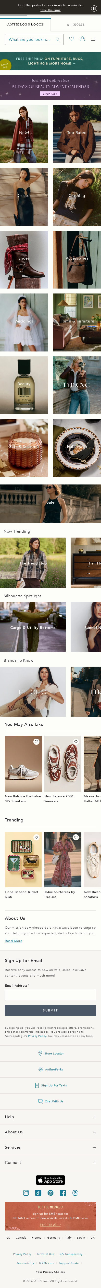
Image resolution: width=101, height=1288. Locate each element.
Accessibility (25, 1263)
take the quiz (50, 10)
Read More (13, 941)
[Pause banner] (94, 8)
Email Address (16, 986)
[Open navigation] (93, 39)
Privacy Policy (37, 1036)
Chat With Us (54, 1101)
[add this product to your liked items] (36, 741)
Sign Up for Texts (54, 1085)
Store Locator (54, 1053)
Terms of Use (45, 1254)
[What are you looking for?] (57, 39)
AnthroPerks (54, 1069)
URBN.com (46, 1263)
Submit (50, 1010)
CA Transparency (71, 1254)
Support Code (69, 1263)
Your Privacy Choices (50, 1271)
